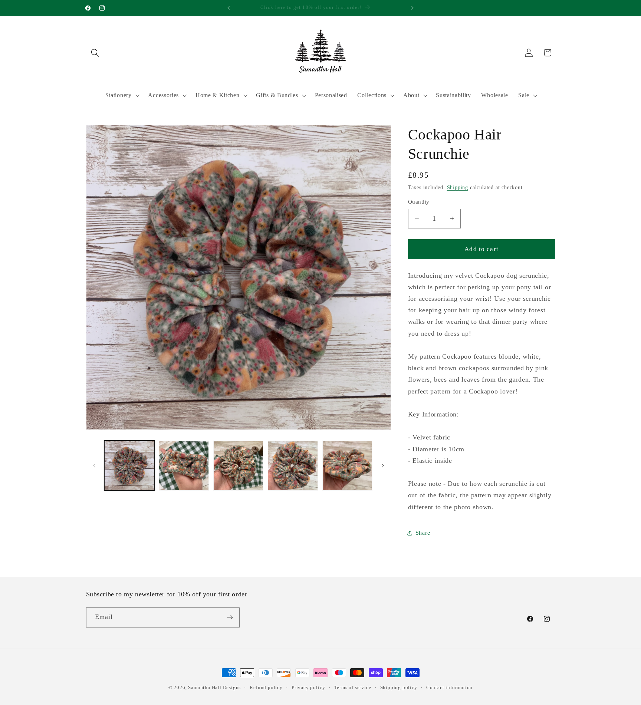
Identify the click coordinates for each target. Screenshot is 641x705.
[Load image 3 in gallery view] (238, 466)
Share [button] (422, 533)
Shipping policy (398, 687)
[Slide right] (383, 466)
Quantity (419, 202)
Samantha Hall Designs (214, 687)
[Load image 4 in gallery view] (293, 466)
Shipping (457, 187)
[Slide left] (94, 466)
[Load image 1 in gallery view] (129, 466)
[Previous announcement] (228, 8)
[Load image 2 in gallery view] (184, 466)
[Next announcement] (412, 8)
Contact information (449, 687)
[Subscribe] (229, 617)
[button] (95, 52)
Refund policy (266, 687)
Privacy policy (308, 687)
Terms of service (352, 687)
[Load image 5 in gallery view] (347, 466)
